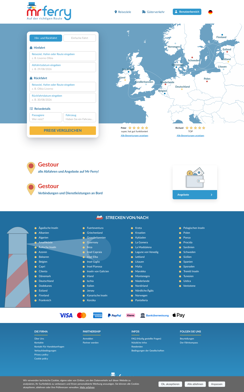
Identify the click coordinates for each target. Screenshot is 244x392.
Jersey (90, 290)
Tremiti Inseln (191, 271)
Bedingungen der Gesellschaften (147, 351)
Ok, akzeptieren (170, 384)
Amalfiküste (45, 242)
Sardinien (188, 247)
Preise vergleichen (63, 130)
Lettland (140, 257)
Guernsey (92, 242)
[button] (212, 12)
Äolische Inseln (47, 247)
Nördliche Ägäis (144, 290)
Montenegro (142, 276)
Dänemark (45, 276)
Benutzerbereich (189, 11)
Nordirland (141, 286)
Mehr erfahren (87, 387)
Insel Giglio (93, 261)
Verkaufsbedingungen (45, 351)
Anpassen (216, 384)
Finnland (44, 295)
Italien (90, 286)
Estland (43, 290)
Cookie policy (41, 359)
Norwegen (141, 295)
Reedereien (137, 347)
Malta (138, 266)
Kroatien (140, 233)
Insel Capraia (94, 252)
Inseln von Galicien (98, 271)
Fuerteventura (95, 228)
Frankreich (45, 300)
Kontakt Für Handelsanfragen (49, 347)
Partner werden (91, 343)
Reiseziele (124, 12)
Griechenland (95, 233)
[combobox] (63, 58)
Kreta (138, 228)
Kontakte (38, 343)
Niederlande (142, 281)
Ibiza (89, 247)
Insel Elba (92, 257)
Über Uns (39, 339)
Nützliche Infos (139, 343)
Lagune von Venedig (146, 252)
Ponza (187, 237)
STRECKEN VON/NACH (127, 218)
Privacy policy (41, 355)
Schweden (189, 252)
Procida (187, 242)
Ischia (90, 281)
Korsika (91, 300)
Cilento (43, 271)
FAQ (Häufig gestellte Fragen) (146, 339)
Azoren (43, 252)
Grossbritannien (96, 237)
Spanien (188, 261)
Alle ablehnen (195, 384)
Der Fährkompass (189, 343)
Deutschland (46, 281)
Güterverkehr (156, 12)
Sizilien (187, 257)
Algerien (43, 237)
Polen (186, 233)
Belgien (43, 261)
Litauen (139, 261)
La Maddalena (143, 247)
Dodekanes (45, 286)
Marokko (140, 271)
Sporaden (189, 266)
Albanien (44, 233)
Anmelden (88, 339)
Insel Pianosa (94, 266)
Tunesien (188, 276)
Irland (90, 276)
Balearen (44, 257)
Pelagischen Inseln (194, 228)
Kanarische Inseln (97, 295)
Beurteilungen (187, 339)
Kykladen (140, 237)
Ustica (187, 281)
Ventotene (189, 286)
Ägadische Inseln (48, 228)
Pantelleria (141, 300)
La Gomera (141, 242)
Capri (42, 266)
